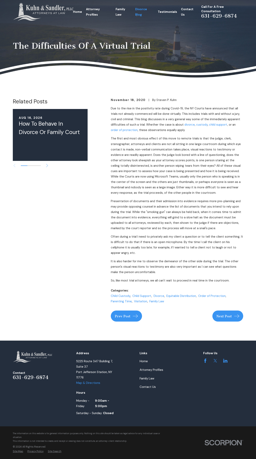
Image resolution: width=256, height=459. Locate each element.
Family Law (156, 301)
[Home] (43, 12)
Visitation (140, 301)
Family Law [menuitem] (120, 12)
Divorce (159, 296)
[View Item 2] (30, 165)
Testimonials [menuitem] (167, 12)
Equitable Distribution (181, 296)
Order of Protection (212, 296)
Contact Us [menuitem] (187, 12)
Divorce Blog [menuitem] (141, 12)
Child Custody (120, 296)
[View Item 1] (24, 165)
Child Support (141, 296)
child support (218, 125)
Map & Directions (88, 383)
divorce (189, 125)
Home (144, 361)
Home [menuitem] (77, 12)
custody (202, 125)
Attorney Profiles (151, 370)
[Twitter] (215, 361)
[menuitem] (18, 451)
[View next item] (47, 165)
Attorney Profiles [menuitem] (93, 12)
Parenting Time (121, 301)
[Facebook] (205, 361)
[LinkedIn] (225, 361)
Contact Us (148, 387)
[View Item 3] (37, 165)
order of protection (124, 130)
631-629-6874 (219, 16)
